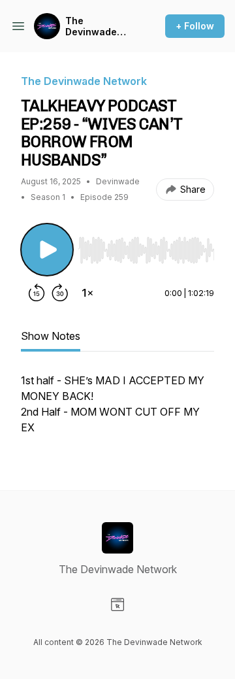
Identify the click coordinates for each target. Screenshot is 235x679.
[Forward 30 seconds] (60, 293)
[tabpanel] (117, 410)
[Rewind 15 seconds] (36, 293)
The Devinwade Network (91, 26)
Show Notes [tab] (50, 335)
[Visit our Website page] (117, 604)
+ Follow (195, 25)
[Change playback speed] (87, 293)
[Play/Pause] (47, 250)
